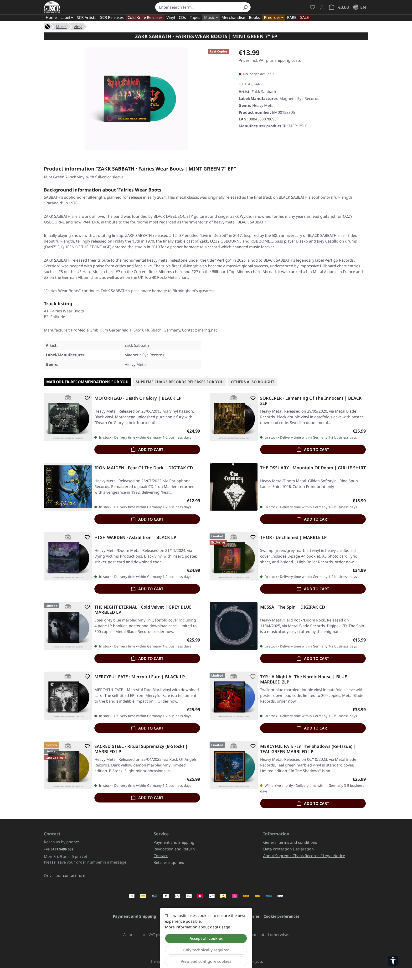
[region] (136, 98)
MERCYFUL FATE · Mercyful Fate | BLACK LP (139, 676)
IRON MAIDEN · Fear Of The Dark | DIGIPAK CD (143, 468)
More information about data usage (197, 927)
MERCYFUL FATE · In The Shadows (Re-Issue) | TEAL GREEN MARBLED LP (308, 749)
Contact (161, 855)
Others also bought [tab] (252, 381)
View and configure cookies (206, 961)
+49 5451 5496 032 (58, 849)
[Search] (245, 7)
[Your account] (322, 7)
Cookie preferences (281, 916)
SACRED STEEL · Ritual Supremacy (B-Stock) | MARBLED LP (141, 749)
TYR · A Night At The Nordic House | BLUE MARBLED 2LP (303, 679)
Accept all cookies (206, 938)
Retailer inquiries (169, 862)
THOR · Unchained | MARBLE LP (293, 537)
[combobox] (197, 7)
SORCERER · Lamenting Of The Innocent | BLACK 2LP (311, 400)
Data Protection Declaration (288, 849)
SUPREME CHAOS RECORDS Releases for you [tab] (180, 381)
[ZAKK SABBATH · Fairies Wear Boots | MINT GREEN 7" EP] (136, 98)
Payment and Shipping (174, 842)
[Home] (47, 26)
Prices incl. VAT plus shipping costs (270, 60)
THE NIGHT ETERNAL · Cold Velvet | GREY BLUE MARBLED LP (142, 609)
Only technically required (206, 949)
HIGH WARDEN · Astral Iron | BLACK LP (135, 537)
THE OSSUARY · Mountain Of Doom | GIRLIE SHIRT (313, 468)
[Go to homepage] (52, 7)
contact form (75, 875)
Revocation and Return (174, 849)
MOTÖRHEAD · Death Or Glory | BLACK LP (137, 398)
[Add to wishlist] (86, 398)
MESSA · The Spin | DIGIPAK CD (292, 607)
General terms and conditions (290, 842)
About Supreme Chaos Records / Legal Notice (304, 855)
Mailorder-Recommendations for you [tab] (87, 381)
